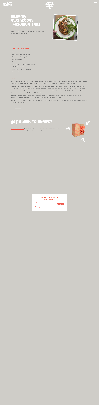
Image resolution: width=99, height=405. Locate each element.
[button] (95, 3)
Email (36, 202)
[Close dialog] (65, 195)
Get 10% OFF (60, 204)
